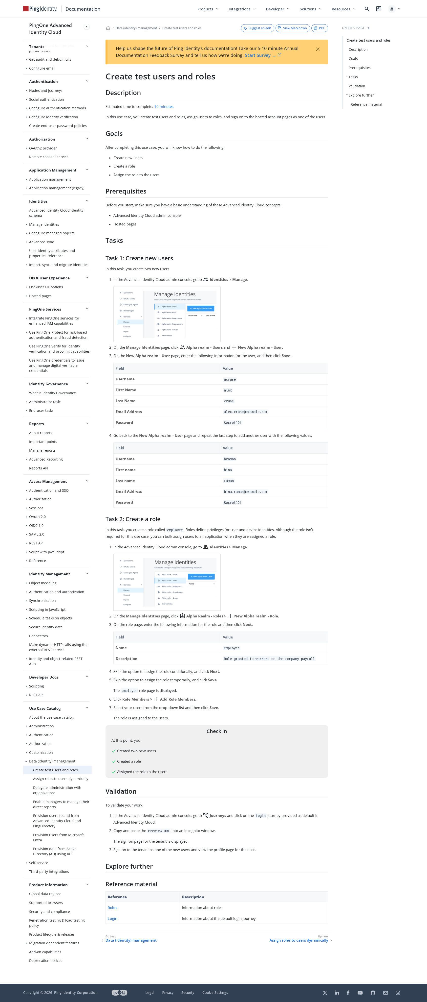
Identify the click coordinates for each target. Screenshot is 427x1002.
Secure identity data (46, 627)
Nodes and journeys (46, 90)
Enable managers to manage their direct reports (61, 804)
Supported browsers (46, 902)
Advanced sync (41, 242)
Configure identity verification (53, 117)
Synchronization (42, 600)
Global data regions (45, 893)
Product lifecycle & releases (52, 934)
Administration (41, 726)
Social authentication (46, 99)
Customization (41, 752)
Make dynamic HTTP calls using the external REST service (58, 647)
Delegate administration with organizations (57, 790)
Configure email (42, 68)
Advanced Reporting (46, 459)
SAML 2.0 (36, 534)
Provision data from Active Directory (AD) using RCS (54, 851)
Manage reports (42, 450)
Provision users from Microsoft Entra (58, 837)
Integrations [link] (242, 8)
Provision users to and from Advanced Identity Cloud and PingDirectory (57, 820)
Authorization (40, 499)
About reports (40, 432)
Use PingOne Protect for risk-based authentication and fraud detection (58, 335)
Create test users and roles (55, 770)
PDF (322, 28)
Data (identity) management (52, 761)
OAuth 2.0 (37, 516)
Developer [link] (278, 8)
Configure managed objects (52, 233)
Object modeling (43, 583)
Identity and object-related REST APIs (56, 661)
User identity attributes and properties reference (52, 253)
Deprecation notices (45, 960)
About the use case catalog (51, 717)
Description (358, 49)
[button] (394, 9)
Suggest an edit (260, 28)
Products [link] (208, 8)
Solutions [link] (311, 8)
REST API (36, 543)
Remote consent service (48, 156)
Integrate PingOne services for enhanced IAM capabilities (54, 321)
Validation (357, 86)
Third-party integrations (49, 871)
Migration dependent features (54, 943)
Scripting (36, 686)
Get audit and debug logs (50, 59)
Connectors (38, 636)
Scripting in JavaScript (47, 609)
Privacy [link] (167, 992)
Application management (50, 179)
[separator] (91, 501)
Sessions (36, 508)
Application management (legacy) (56, 188)
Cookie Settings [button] (215, 992)
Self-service (38, 862)
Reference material (366, 104)
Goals (353, 58)
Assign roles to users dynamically (60, 778)
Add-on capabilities (45, 952)
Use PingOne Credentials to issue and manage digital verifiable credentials (56, 365)
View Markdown (295, 28)
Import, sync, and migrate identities (58, 264)
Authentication (41, 735)
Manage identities (44, 224)
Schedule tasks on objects (50, 618)
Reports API (38, 468)
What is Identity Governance (52, 393)
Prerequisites (360, 67)
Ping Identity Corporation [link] (76, 992)
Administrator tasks (45, 401)
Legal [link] (149, 992)
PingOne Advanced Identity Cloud (50, 28)
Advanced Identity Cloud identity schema (56, 213)
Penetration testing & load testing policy (57, 923)
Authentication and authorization (56, 591)
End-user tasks (41, 410)
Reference (37, 560)
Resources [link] (344, 8)
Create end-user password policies (58, 125)
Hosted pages (40, 295)
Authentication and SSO (49, 490)
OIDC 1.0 (36, 525)
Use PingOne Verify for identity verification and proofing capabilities (59, 349)
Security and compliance (49, 911)
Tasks (353, 76)
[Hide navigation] (87, 27)
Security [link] (187, 992)
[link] (40, 9)
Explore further (361, 95)
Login (112, 918)
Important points (43, 441)
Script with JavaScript (46, 552)
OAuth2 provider (43, 148)
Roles (112, 907)
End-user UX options (46, 287)
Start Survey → (260, 55)
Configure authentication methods (57, 108)
